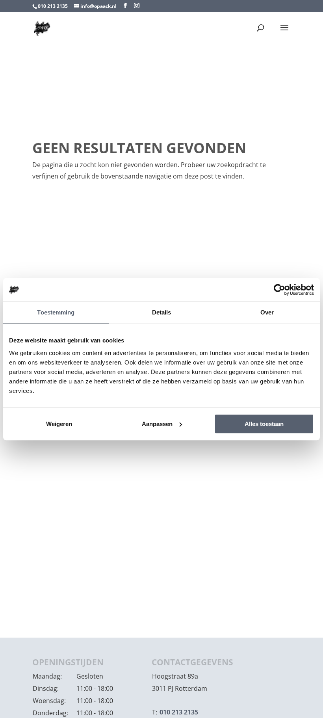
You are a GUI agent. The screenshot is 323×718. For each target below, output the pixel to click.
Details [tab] (161, 312)
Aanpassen (157, 423)
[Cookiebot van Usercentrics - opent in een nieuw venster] (279, 290)
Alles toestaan (264, 423)
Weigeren (59, 423)
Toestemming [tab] (55, 312)
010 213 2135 (53, 6)
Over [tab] (267, 312)
